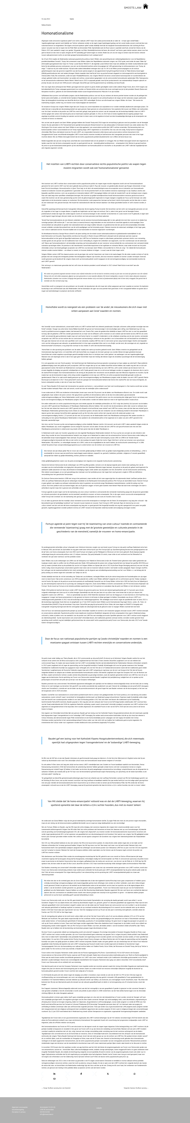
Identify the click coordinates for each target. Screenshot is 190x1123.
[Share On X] (108, 1074)
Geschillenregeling (18, 1109)
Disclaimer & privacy (18, 1112)
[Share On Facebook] (81, 1074)
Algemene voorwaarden (20, 1107)
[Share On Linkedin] (54, 1074)
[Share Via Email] (54, 1079)
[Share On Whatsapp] (134, 1074)
